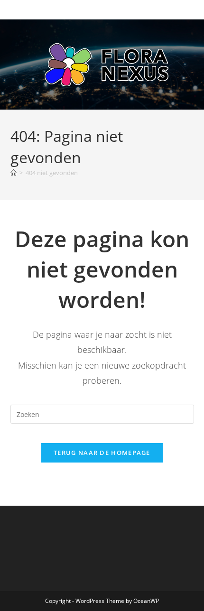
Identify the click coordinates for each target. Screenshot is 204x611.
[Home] (13, 172)
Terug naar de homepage (102, 452)
